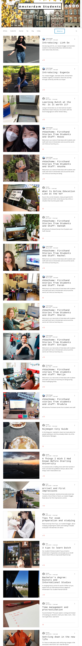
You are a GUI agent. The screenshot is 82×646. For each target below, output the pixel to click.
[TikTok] (69, 6)
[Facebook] (77, 6)
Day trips (21, 31)
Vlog (33, 31)
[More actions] (75, 39)
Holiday (39, 31)
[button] (76, 31)
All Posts (5, 31)
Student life (13, 31)
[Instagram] (73, 6)
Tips (27, 31)
